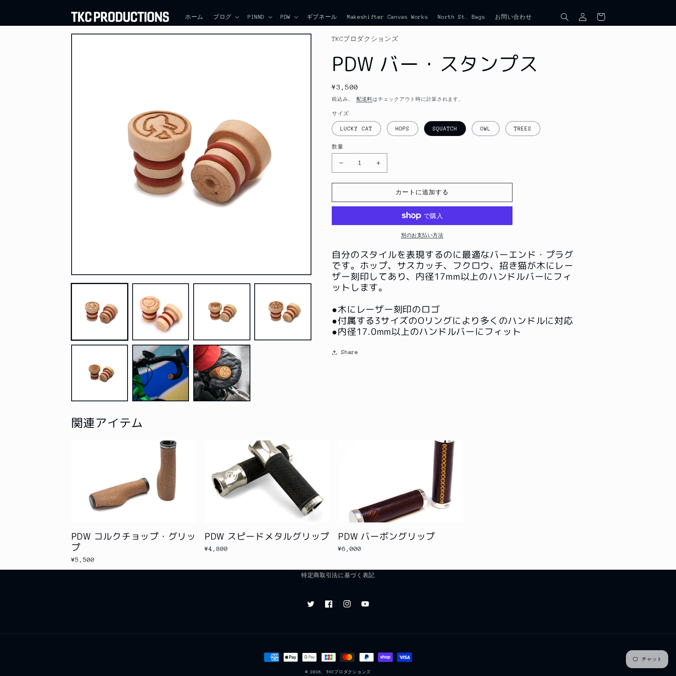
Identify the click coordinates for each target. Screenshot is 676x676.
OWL (485, 128)
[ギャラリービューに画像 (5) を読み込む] (99, 373)
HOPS (403, 128)
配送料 (364, 99)
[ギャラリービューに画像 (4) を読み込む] (282, 311)
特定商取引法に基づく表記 (338, 575)
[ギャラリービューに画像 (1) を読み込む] (99, 311)
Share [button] (349, 352)
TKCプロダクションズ (348, 672)
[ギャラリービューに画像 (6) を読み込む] (160, 373)
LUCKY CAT (356, 128)
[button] (225, 16)
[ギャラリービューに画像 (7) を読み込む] (221, 373)
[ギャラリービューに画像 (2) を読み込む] (160, 311)
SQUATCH (445, 128)
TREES (523, 128)
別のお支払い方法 (422, 235)
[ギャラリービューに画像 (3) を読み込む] (221, 311)
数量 (337, 147)
